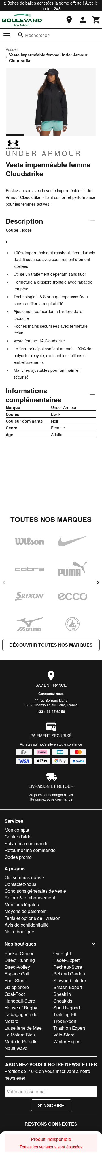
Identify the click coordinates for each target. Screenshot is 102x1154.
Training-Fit (64, 1014)
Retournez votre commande (51, 799)
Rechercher (37, 35)
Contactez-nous (51, 693)
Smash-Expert (67, 987)
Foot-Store (15, 980)
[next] (98, 582)
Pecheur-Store (67, 967)
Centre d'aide (18, 836)
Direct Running (20, 960)
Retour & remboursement (30, 897)
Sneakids (62, 1000)
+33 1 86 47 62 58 (51, 711)
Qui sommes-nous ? (25, 877)
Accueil (12, 49)
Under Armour (44, 153)
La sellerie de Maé (23, 1028)
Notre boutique (19, 931)
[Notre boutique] (69, 19)
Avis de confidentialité (27, 925)
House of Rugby (21, 1007)
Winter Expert (66, 1041)
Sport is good (66, 1007)
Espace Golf (17, 973)
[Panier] (96, 19)
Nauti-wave (16, 1048)
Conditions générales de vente (35, 891)
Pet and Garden (69, 973)
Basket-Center (19, 953)
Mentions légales (22, 904)
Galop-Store (17, 987)
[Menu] (7, 35)
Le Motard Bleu (20, 1034)
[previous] (4, 582)
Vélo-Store (64, 1034)
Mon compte (17, 830)
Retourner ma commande (30, 850)
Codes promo (18, 857)
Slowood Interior (69, 980)
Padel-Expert (66, 960)
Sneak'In (62, 994)
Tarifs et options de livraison (32, 918)
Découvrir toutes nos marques (51, 645)
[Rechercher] (20, 35)
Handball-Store (20, 1000)
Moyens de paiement (25, 911)
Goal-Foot (15, 994)
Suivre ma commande (26, 843)
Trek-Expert (64, 1021)
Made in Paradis (21, 1041)
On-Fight (62, 953)
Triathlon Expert (69, 1028)
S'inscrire (51, 1105)
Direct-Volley (17, 967)
